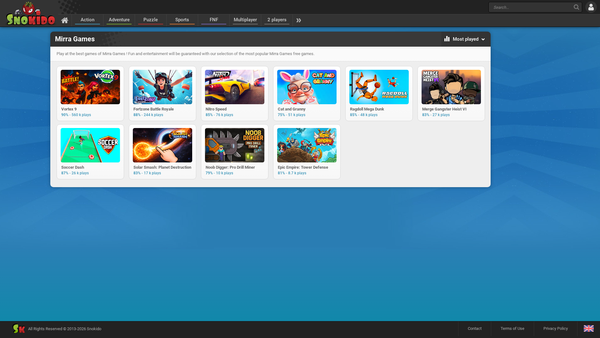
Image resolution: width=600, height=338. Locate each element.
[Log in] (591, 7)
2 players (277, 20)
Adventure (119, 20)
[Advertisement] (270, 210)
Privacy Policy (555, 328)
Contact (475, 328)
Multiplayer (245, 20)
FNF (214, 20)
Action (87, 20)
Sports (182, 20)
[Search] (576, 7)
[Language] (588, 328)
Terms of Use (512, 328)
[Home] (64, 20)
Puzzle (150, 20)
